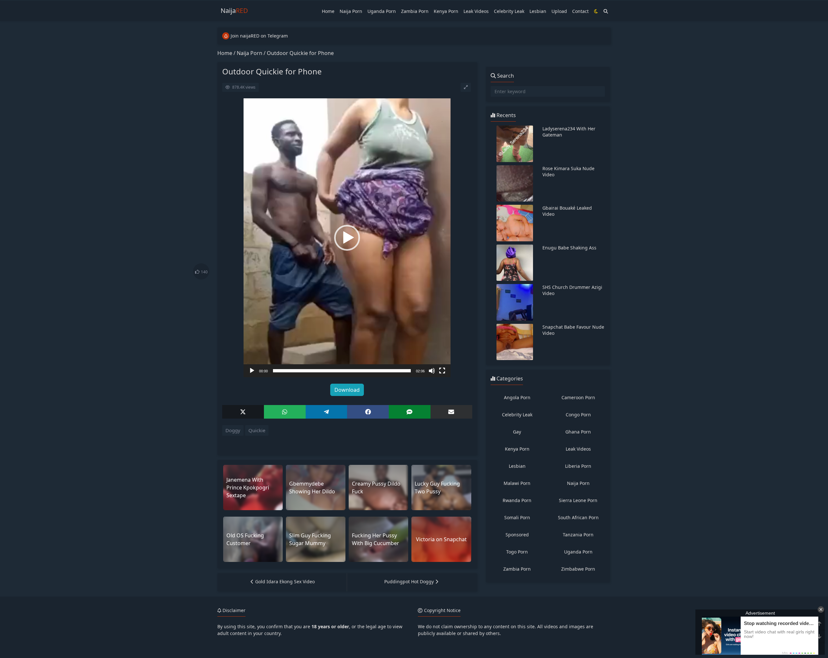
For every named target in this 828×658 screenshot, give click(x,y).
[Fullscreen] (442, 370)
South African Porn (578, 517)
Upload (559, 11)
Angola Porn (517, 397)
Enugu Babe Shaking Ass (569, 248)
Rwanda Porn (517, 500)
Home (328, 11)
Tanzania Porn (578, 535)
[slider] (342, 370)
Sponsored (517, 535)
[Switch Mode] (596, 11)
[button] (347, 238)
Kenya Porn (446, 11)
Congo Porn (578, 414)
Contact (580, 11)
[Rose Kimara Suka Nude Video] (515, 183)
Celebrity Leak (509, 11)
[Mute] (432, 370)
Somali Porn (517, 517)
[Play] (252, 370)
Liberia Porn (578, 466)
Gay (517, 432)
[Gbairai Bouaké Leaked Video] (515, 223)
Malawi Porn (517, 483)
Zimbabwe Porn (578, 569)
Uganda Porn (381, 11)
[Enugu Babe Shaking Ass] (515, 263)
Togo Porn (517, 552)
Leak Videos (476, 11)
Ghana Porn (578, 432)
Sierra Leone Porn (578, 500)
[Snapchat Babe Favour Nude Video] (515, 342)
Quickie (256, 430)
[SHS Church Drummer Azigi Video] (515, 302)
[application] (347, 238)
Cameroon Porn (578, 397)
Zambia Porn (415, 11)
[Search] (606, 11)
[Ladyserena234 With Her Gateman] (515, 144)
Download (347, 389)
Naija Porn (351, 11)
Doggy (232, 430)
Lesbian (537, 11)
